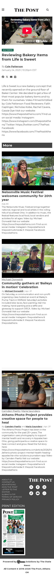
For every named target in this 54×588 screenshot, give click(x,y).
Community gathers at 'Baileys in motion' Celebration (27, 285)
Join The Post (9, 487)
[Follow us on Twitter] (31, 487)
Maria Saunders (30, 411)
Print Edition (13, 506)
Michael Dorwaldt (12, 279)
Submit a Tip (8, 494)
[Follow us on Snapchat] (44, 493)
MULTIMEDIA (8, 50)
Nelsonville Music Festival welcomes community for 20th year (27, 196)
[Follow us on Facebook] (37, 487)
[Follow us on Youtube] (37, 493)
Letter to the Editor (9, 490)
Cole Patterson (14, 66)
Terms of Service (12, 497)
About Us (7, 479)
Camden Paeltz (11, 411)
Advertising (9, 484)
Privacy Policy (10, 499)
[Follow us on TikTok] (31, 493)
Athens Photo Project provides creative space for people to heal (27, 418)
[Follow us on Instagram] (44, 487)
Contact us (8, 482)
